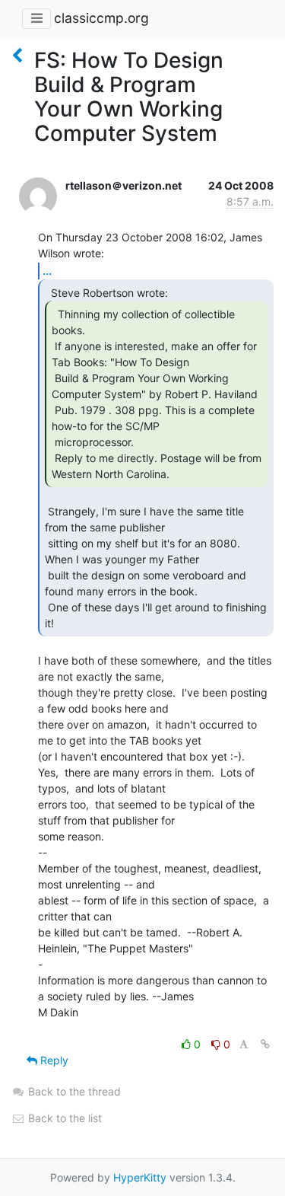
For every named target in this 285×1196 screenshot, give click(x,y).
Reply (52, 1060)
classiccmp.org (101, 18)
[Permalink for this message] (265, 1044)
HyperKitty (139, 1177)
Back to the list (63, 1117)
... (47, 270)
